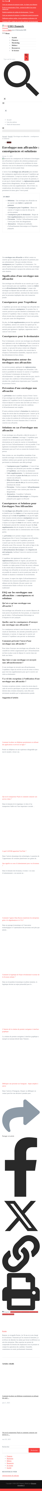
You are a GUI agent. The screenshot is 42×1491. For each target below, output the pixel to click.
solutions (11, 1314)
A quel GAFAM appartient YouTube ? (14, 851)
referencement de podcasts (10, 1475)
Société (14, 37)
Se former (15, 50)
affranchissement (15, 1312)
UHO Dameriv (16, 26)
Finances (15, 40)
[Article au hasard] (3, 128)
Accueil (9, 120)
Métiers (14, 45)
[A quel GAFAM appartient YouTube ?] (21, 828)
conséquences (25, 1312)
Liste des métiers (12, 122)
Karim (4, 1331)
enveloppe (32, 1312)
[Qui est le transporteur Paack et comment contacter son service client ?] (21, 774)
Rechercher (5, 1447)
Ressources (16, 48)
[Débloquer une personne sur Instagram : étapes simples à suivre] (21, 1061)
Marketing (15, 43)
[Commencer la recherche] (26, 57)
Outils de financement (13, 124)
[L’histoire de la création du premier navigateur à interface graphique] (21, 1006)
